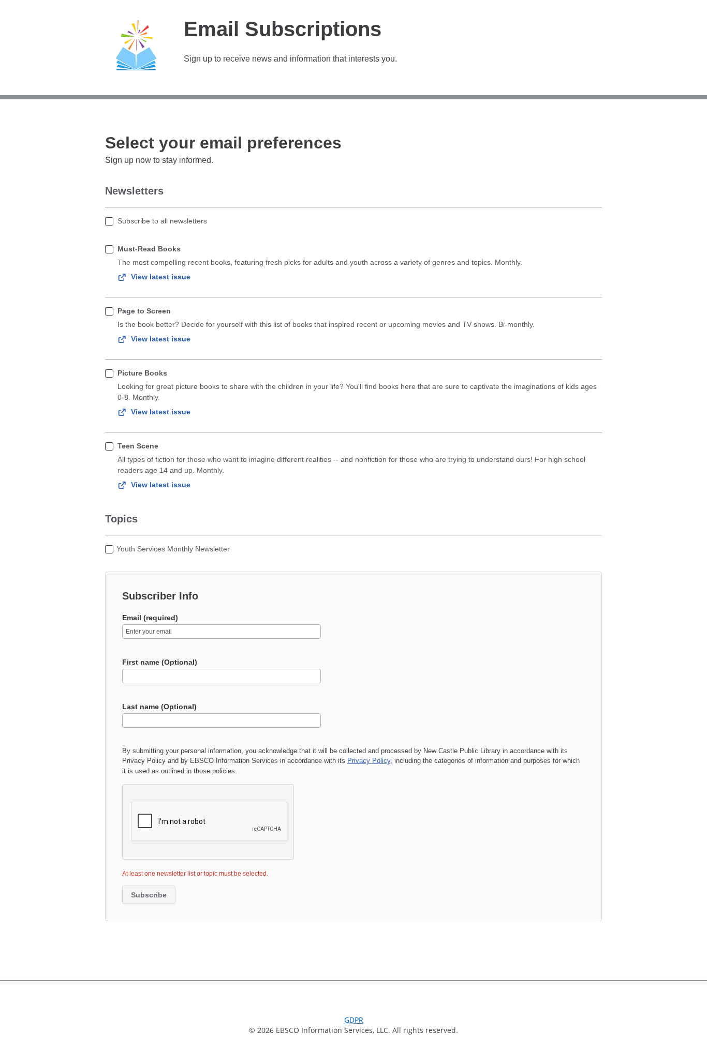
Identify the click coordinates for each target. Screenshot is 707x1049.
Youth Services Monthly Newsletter (173, 549)
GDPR (353, 1020)
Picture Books (142, 373)
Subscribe (149, 895)
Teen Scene (137, 446)
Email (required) (150, 617)
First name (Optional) (159, 662)
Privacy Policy (368, 761)
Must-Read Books (149, 249)
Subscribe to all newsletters (162, 221)
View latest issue (160, 277)
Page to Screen (144, 311)
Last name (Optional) (159, 706)
